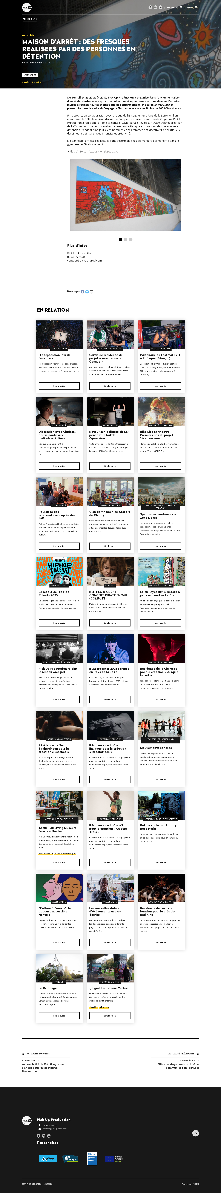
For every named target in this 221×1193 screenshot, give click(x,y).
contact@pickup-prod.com (55, 1128)
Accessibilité (30, 75)
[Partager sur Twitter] (87, 291)
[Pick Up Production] (27, 7)
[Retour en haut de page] (195, 1133)
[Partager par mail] (91, 291)
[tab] (120, 239)
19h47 (196, 1184)
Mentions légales (32, 1184)
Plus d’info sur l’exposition (93, 151)
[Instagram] (155, 7)
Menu (190, 7)
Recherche (173, 7)
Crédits (48, 1184)
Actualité (28, 35)
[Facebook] (150, 7)
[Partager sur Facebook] (82, 291)
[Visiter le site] (48, 1158)
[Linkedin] (160, 7)
